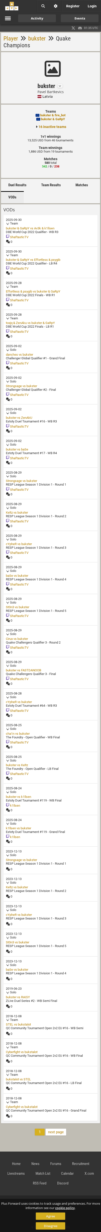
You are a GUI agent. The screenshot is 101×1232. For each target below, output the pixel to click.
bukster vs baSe (17, 449)
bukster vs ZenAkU (19, 418)
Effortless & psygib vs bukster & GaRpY (33, 291)
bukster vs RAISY (18, 997)
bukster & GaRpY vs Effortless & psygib (33, 260)
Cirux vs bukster (17, 639)
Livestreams (16, 1173)
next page (56, 1132)
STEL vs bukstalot (18, 1024)
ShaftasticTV (18, 237)
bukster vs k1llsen (18, 797)
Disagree (50, 1226)
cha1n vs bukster (18, 733)
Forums (55, 1164)
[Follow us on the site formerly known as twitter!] (73, 28)
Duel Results (17, 185)
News (35, 1164)
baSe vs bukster (17, 575)
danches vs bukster (19, 354)
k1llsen (14, 805)
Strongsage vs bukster (21, 386)
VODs (12, 197)
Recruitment (80, 1164)
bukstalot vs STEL (18, 1079)
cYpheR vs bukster (19, 544)
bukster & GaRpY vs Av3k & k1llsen (30, 228)
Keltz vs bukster (17, 512)
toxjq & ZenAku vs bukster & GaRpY (30, 323)
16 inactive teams (52, 127)
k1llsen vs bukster (18, 828)
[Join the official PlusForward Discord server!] (80, 28)
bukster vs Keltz (17, 765)
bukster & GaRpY (53, 119)
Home (16, 1164)
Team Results (51, 185)
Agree (50, 1216)
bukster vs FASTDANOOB (23, 670)
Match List (43, 1173)
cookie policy (65, 1208)
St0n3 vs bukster (17, 607)
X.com (89, 1173)
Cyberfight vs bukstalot (22, 1052)
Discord (62, 1183)
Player (10, 38)
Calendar (67, 1173)
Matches (82, 185)
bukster (37, 38)
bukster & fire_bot (52, 115)
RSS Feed (39, 1183)
